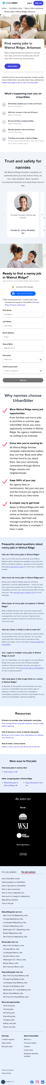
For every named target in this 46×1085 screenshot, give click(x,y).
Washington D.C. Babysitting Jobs (16, 930)
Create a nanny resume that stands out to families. (21, 747)
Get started (12, 66)
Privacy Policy (6, 1073)
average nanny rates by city (24, 592)
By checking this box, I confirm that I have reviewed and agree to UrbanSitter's (22, 302)
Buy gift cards (7, 1046)
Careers (27, 1046)
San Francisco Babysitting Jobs (15, 937)
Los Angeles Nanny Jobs (12, 953)
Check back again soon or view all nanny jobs (20, 83)
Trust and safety (30, 1043)
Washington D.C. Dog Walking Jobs (17, 990)
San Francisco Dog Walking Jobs (15, 997)
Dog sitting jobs (9, 1016)
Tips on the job (7, 903)
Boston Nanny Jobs (10, 963)
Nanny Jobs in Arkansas (34, 8)
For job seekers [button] (28, 872)
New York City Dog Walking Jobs (16, 976)
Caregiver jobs (8, 1020)
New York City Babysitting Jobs (15, 915)
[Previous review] (4, 214)
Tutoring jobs (8, 1009)
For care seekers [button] (9, 872)
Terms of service (7, 1070)
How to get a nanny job (11, 889)
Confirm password (10, 367)
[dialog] (3, 1082)
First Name (7, 310)
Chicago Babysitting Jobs (13, 919)
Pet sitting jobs (9, 1013)
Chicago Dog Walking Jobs (13, 979)
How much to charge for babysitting (16, 896)
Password (7, 355)
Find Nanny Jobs (15, 8)
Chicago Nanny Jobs (11, 949)
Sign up (38, 3)
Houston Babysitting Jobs (13, 926)
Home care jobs (9, 1027)
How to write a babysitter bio (13, 893)
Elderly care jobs (9, 1023)
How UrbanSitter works (11, 879)
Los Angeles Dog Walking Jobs (15, 983)
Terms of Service (18, 305)
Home (4, 8)
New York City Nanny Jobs (13, 945)
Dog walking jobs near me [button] (12, 972)
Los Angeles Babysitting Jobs (14, 922)
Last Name (7, 321)
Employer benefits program (31, 1054)
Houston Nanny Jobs (11, 956)
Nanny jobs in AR (10, 772)
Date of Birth (8, 344)
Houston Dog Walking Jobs (13, 986)
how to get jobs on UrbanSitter (31, 668)
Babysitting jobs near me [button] (12, 912)
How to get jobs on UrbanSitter (14, 886)
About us (27, 1039)
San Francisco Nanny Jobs (13, 967)
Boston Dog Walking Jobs (13, 993)
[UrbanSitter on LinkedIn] (42, 1082)
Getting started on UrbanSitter (13, 882)
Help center (6, 1043)
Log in (29, 3)
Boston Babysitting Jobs (12, 933)
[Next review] (42, 214)
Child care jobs (9, 1006)
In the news (28, 1050)
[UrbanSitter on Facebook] (31, 1082)
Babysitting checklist (10, 900)
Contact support (8, 1039)
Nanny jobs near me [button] (10, 942)
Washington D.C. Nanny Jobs (14, 960)
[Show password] (41, 359)
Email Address (8, 333)
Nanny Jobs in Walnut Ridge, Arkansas (19, 12)
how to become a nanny (14, 567)
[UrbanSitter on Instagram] (37, 1082)
